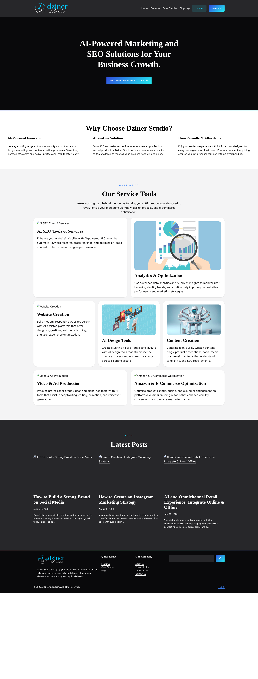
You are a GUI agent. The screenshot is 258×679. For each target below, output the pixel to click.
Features (105, 564)
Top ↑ (221, 587)
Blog (103, 570)
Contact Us (140, 574)
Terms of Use (141, 570)
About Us (139, 564)
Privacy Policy (142, 567)
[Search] (220, 558)
